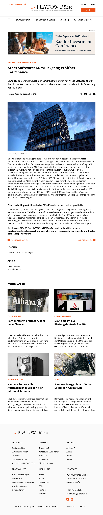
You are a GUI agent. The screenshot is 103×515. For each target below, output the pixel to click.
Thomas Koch (13, 94)
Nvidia (69, 459)
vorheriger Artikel (19, 240)
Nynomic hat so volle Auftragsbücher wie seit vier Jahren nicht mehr (25, 388)
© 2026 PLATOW (22, 507)
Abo (88, 10)
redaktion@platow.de (76, 493)
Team (41, 478)
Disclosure (71, 507)
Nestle (69, 455)
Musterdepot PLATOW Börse (24, 463)
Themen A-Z (44, 448)
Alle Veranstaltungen (20, 475)
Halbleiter (43, 455)
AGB (61, 507)
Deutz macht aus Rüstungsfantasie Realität (70, 322)
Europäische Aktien (45, 20)
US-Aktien (64, 20)
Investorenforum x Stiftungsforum (19, 488)
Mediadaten (44, 482)
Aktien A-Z (70, 448)
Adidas (69, 452)
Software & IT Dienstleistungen (46, 461)
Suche (83, 4)
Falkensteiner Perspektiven (23, 482)
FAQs (41, 486)
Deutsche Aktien (23, 20)
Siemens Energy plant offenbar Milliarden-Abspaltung (73, 386)
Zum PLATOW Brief (17, 4)
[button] (81, 94)
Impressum (37, 507)
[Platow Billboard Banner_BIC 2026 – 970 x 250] (51, 43)
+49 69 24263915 (74, 490)
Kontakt (42, 490)
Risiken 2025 (17, 478)
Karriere (42, 493)
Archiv (41, 475)
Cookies (82, 507)
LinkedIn (72, 499)
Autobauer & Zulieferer (49, 452)
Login (92, 4)
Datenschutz (50, 507)
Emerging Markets (83, 20)
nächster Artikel (84, 240)
